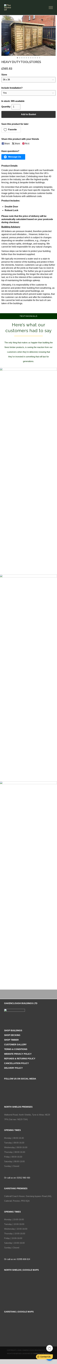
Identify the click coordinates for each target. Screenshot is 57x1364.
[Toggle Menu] (51, 7)
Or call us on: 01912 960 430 (17, 1178)
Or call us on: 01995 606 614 (17, 1259)
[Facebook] (28, 1086)
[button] (11, 129)
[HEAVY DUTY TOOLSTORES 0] (28, 35)
